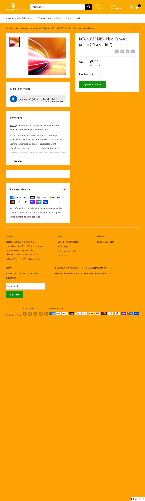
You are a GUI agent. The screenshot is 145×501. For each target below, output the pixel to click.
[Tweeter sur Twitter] (128, 51)
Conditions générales (68, 241)
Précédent (135, 28)
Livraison (62, 255)
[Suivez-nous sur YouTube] (41, 314)
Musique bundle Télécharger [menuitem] (19, 18)
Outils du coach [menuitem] (73, 18)
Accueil (9, 28)
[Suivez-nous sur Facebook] (25, 314)
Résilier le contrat (105, 241)
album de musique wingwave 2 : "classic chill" (34, 28)
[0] (137, 7)
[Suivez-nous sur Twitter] (30, 314)
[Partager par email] (133, 51)
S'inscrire (14, 294)
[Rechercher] (88, 7)
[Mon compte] (131, 6)
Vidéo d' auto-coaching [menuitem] (49, 18)
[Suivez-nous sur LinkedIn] (46, 314)
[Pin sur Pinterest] (122, 51)
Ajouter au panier (92, 84)
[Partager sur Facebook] (117, 51)
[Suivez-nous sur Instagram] (35, 314)
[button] (138, 499)
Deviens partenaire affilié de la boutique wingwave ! (80, 273)
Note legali (63, 246)
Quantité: (83, 73)
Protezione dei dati (67, 251)
